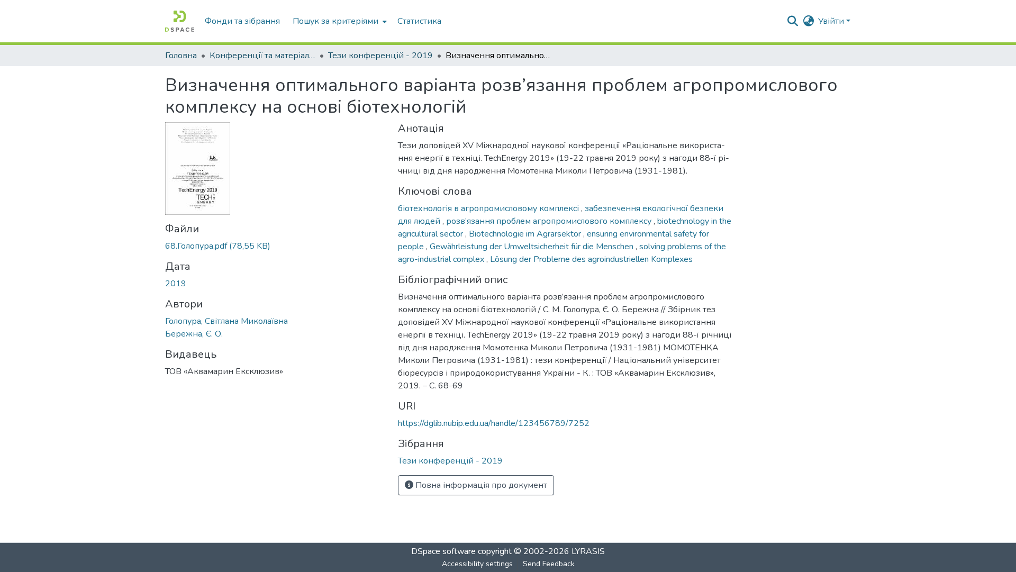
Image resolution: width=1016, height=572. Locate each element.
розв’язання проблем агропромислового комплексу (550, 221)
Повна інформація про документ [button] (480, 485)
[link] (275, 246)
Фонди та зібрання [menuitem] (242, 21)
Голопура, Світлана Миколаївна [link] (226, 321)
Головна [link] (181, 55)
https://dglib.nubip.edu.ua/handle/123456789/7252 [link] (493, 423)
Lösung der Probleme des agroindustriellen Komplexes (591, 259)
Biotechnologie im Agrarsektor (526, 234)
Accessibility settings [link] (477, 564)
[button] (179, 21)
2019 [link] (175, 283)
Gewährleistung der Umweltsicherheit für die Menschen (533, 246)
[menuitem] (339, 21)
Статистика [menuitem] (419, 21)
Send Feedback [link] (549, 564)
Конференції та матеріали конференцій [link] (262, 55)
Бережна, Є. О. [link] (194, 334)
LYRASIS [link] (588, 551)
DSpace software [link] (443, 551)
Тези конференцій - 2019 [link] (380, 55)
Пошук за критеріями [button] (335, 21)
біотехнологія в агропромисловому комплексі (489, 208)
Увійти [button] (832, 21)
